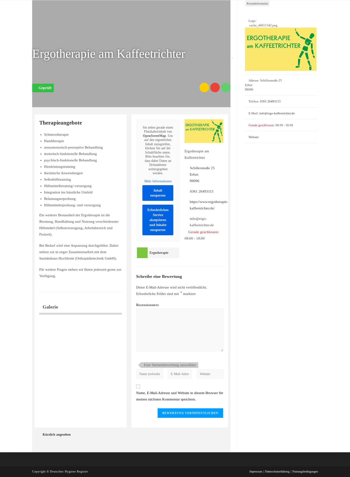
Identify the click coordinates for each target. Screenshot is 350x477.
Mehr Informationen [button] (158, 181)
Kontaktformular (257, 3)
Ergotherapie (159, 253)
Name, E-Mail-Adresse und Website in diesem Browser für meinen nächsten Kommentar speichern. (179, 396)
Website (254, 137)
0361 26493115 (201, 191)
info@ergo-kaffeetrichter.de (277, 113)
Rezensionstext (147, 305)
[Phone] (225, 87)
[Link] (204, 87)
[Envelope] (215, 87)
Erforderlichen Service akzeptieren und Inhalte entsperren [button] (158, 220)
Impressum (256, 471)
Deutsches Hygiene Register (69, 471)
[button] (43, 88)
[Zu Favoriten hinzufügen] (233, 55)
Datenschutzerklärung (277, 471)
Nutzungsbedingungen (305, 471)
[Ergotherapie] (142, 252)
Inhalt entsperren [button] (157, 193)
